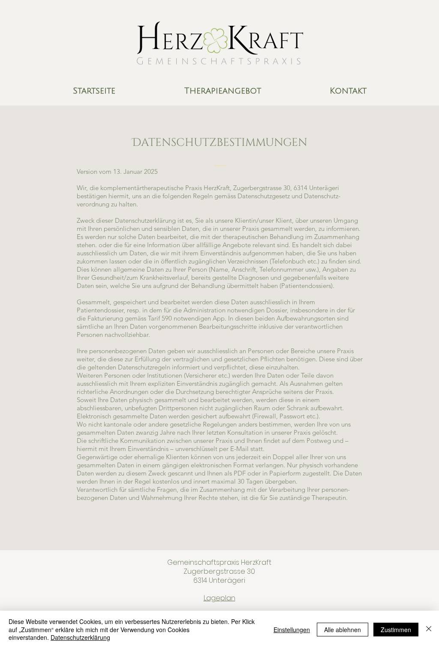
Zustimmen (396, 629)
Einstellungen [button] (292, 629)
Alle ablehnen (342, 629)
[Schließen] (429, 629)
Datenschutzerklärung (80, 637)
